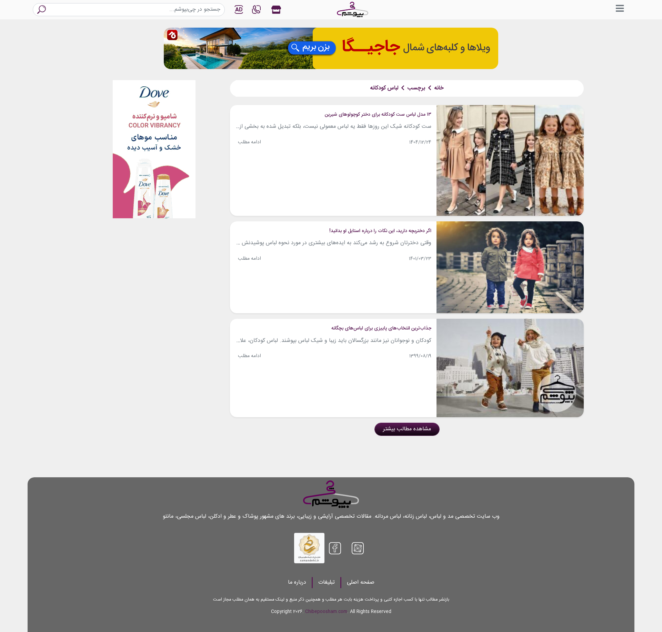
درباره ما (297, 582)
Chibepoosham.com (326, 611)
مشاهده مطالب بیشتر (407, 429)
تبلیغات (326, 582)
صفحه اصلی (360, 582)
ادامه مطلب (249, 142)
